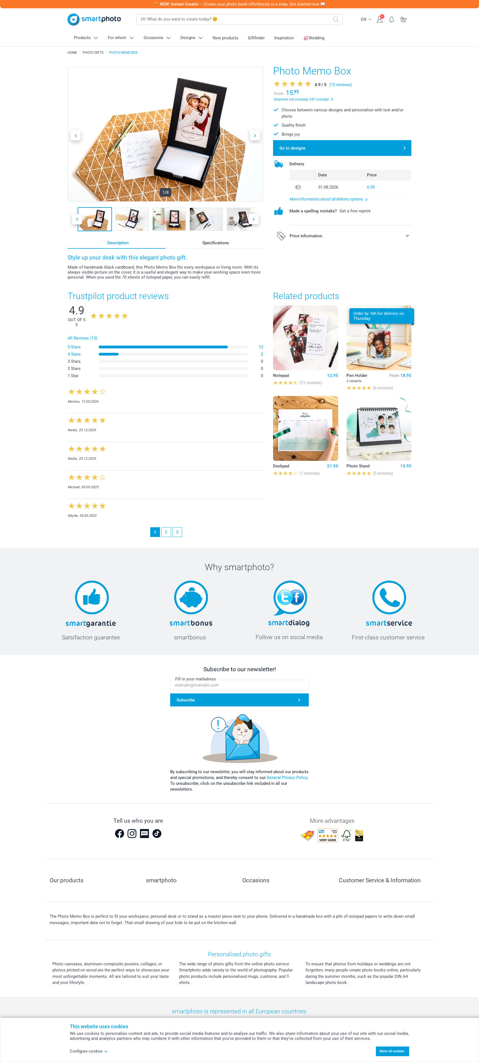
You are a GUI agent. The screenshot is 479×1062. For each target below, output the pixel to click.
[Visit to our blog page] (144, 833)
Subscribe (186, 700)
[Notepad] (305, 337)
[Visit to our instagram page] (132, 833)
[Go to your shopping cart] (404, 19)
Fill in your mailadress (195, 679)
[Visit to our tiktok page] (157, 833)
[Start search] (336, 19)
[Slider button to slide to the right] (255, 135)
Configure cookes (86, 1051)
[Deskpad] (305, 428)
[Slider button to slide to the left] (76, 135)
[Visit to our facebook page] (119, 833)
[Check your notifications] (392, 19)
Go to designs (292, 148)
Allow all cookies (391, 1051)
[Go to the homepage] (94, 19)
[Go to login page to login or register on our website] (380, 19)
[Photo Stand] (378, 428)
